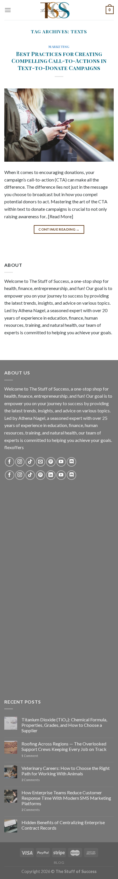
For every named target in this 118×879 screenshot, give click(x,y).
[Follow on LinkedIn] (51, 475)
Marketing (59, 47)
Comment (29, 756)
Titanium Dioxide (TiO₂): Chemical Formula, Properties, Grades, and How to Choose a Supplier (64, 725)
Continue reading (59, 229)
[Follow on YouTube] (61, 462)
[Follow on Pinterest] (51, 462)
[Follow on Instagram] (20, 462)
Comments (30, 780)
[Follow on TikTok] (30, 462)
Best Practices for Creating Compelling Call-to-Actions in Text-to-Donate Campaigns (59, 61)
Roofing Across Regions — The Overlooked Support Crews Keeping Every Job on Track (64, 746)
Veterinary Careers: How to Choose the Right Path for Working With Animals (65, 770)
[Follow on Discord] (71, 462)
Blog (59, 862)
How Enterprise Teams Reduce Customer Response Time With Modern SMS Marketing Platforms (66, 798)
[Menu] (7, 10)
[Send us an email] (40, 462)
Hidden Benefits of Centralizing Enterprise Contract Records (63, 825)
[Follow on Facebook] (9, 462)
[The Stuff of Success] (59, 10)
